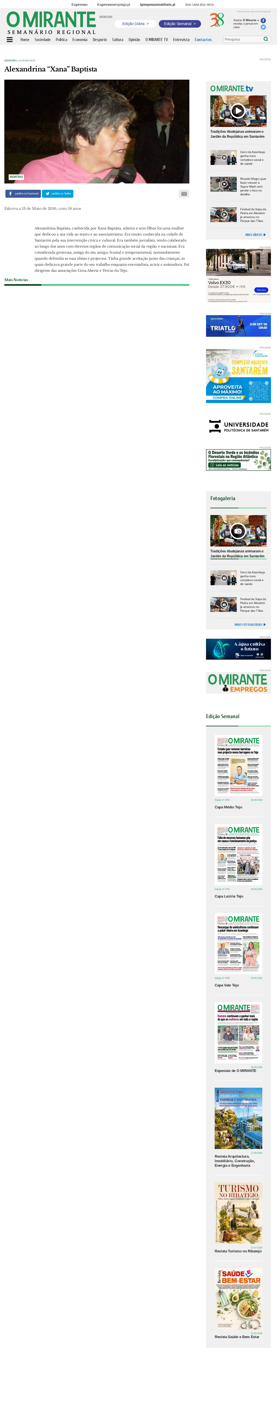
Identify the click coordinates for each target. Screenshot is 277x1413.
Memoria (10, 60)
